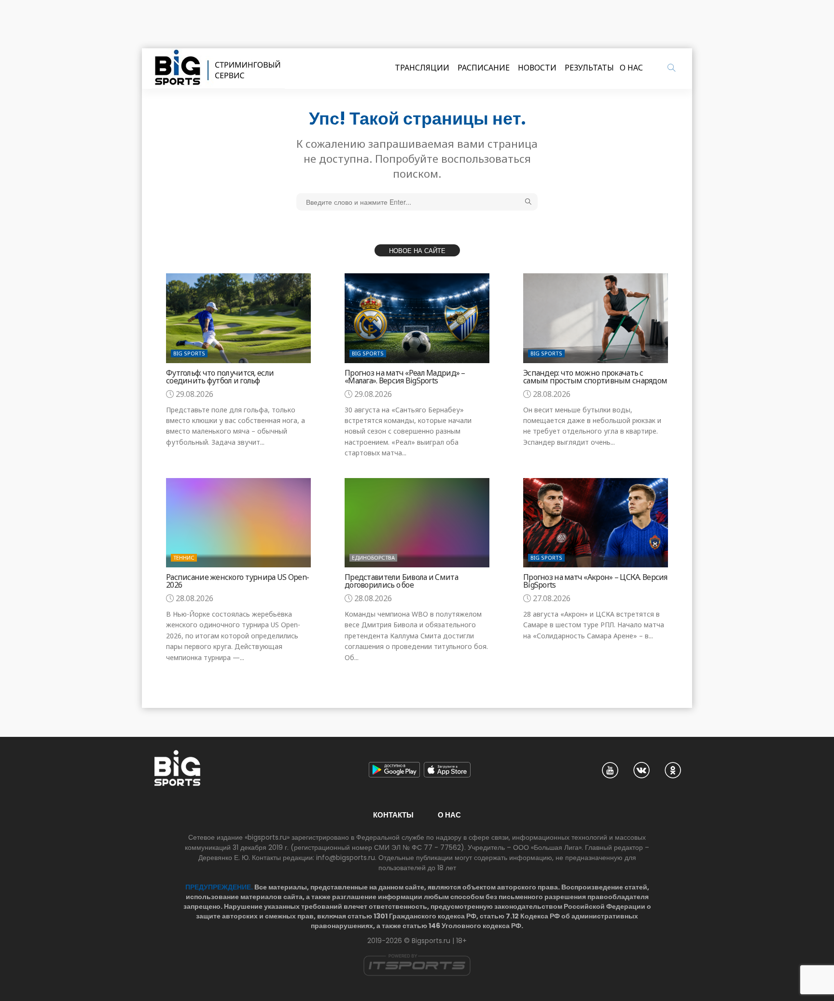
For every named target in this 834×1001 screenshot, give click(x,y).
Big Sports (189, 353)
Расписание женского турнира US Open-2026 (237, 581)
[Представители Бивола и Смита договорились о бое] (417, 522)
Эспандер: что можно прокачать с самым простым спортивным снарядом (595, 376)
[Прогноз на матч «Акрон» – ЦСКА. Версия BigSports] (595, 522)
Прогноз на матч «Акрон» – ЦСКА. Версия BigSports (595, 581)
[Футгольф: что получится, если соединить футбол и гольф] (238, 318)
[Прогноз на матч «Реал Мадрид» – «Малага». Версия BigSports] (417, 318)
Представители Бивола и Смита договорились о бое (401, 581)
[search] (671, 67)
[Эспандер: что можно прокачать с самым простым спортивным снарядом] (595, 318)
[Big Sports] (218, 68)
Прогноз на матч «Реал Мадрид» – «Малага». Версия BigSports (405, 376)
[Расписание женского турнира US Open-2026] (238, 522)
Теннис (184, 557)
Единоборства (373, 557)
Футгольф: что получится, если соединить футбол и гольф (220, 376)
